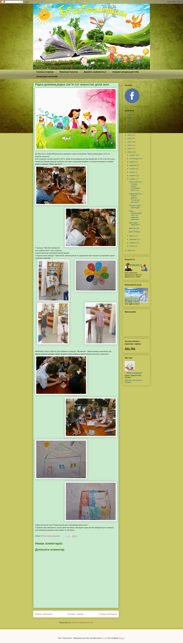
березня (133, 239)
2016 (129, 145)
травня (133, 179)
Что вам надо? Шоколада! (135, 206)
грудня (133, 155)
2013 (129, 250)
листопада (134, 159)
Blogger (122, 638)
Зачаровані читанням (47, 76)
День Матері (134, 228)
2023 (129, 121)
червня (133, 175)
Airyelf (104, 638)
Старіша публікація (108, 614)
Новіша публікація (43, 614)
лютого (133, 243)
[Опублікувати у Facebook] (73, 536)
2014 (129, 152)
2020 (129, 132)
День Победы (134, 232)
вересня (133, 165)
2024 (129, 118)
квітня (132, 236)
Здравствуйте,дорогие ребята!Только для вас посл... (135, 198)
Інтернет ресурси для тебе (126, 72)
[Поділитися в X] (71, 536)
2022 (129, 125)
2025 (129, 115)
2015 (129, 149)
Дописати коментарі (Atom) (82, 622)
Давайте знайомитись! (95, 72)
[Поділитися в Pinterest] (76, 536)
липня (132, 172)
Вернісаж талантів (69, 72)
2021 (129, 128)
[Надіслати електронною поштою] (66, 536)
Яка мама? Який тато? (134, 224)
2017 (129, 142)
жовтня (133, 162)
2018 (129, 138)
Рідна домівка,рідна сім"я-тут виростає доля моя (135, 215)
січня (132, 246)
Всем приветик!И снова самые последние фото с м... (135, 186)
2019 (129, 135)
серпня (133, 169)
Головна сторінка (45, 72)
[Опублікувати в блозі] (69, 536)
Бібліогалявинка (134, 373)
